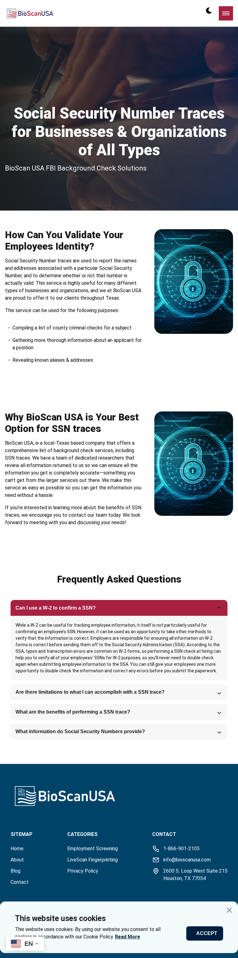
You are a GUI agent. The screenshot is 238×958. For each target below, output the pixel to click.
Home (17, 848)
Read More (127, 937)
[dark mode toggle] (208, 10)
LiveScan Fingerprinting (92, 860)
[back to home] (30, 13)
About (17, 860)
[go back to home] (38, 797)
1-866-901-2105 (181, 848)
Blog (15, 871)
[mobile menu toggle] (226, 13)
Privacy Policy (82, 871)
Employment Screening (92, 848)
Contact (20, 882)
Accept (206, 933)
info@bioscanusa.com (187, 860)
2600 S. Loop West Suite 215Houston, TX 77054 (195, 874)
